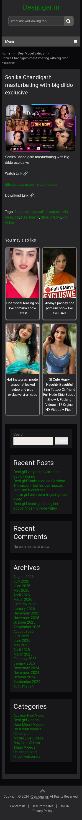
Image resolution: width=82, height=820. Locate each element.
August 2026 (23, 577)
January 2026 (24, 609)
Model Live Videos (28, 738)
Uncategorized (25, 752)
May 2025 (21, 645)
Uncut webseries (26, 756)
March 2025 (22, 654)
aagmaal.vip (58, 212)
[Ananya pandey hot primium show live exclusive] (59, 273)
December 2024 (26, 668)
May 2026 (21, 590)
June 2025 (21, 640)
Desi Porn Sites (43, 806)
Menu (9, 41)
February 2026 (24, 604)
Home (6, 53)
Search (18, 434)
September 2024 (26, 681)
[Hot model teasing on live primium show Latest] (22, 273)
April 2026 (21, 595)
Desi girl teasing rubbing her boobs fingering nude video (35, 506)
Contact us (18, 806)
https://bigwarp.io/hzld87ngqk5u (31, 184)
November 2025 (26, 618)
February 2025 (24, 659)
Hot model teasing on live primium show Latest (22, 308)
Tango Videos (24, 747)
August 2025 (23, 631)
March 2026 (22, 599)
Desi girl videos (26, 720)
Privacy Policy (42, 811)
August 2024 (23, 686)
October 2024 (24, 677)
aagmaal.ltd (39, 212)
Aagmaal (21, 212)
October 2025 (24, 622)
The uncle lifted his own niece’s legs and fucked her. (38, 487)
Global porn (22, 733)
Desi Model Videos (31, 53)
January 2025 (24, 663)
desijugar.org (51, 217)
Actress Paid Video (28, 715)
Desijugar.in (41, 7)
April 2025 (21, 650)
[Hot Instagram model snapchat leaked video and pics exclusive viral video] (22, 349)
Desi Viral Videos (27, 729)
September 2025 (26, 627)
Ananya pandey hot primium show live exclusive (59, 308)
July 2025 (21, 636)
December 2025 (26, 613)
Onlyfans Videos (26, 743)
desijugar (12, 217)
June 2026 (21, 586)
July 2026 (21, 581)
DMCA (64, 806)
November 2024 (26, 672)
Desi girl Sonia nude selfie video (39, 481)
